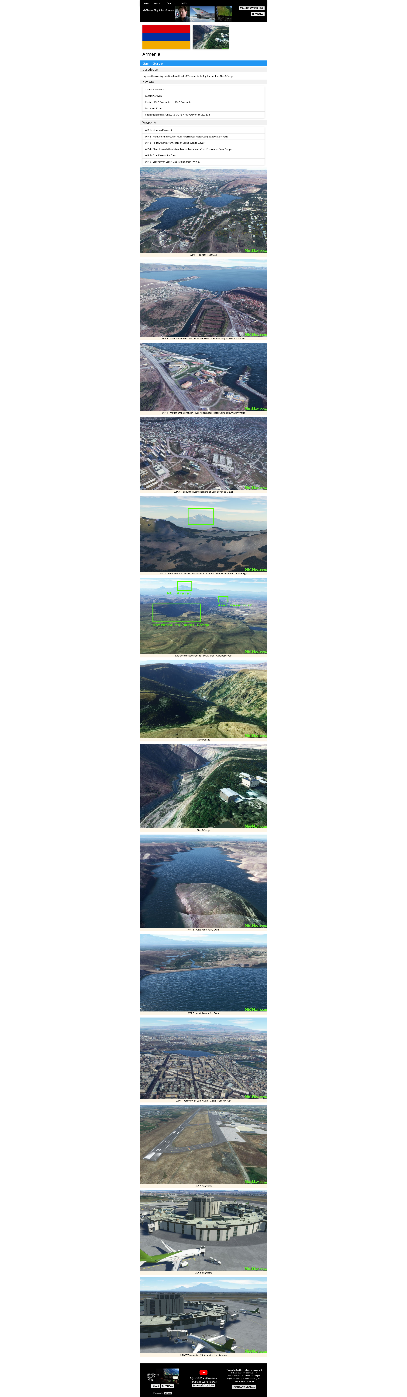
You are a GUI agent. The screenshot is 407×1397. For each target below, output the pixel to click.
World (157, 3)
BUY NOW (257, 14)
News (183, 3)
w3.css (168, 1393)
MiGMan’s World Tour (251, 7)
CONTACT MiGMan (244, 1387)
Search (170, 3)
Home (145, 3)
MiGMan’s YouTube (203, 1385)
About (155, 1386)
